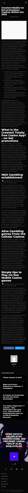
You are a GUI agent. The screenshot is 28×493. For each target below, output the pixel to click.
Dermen (14, 364)
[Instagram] (6, 469)
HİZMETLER (4, 478)
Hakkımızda (4, 476)
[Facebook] (22, 469)
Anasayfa (4, 473)
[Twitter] (11, 469)
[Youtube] (17, 469)
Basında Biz (4, 484)
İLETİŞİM (3, 486)
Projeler (4, 481)
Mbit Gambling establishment (15, 29)
